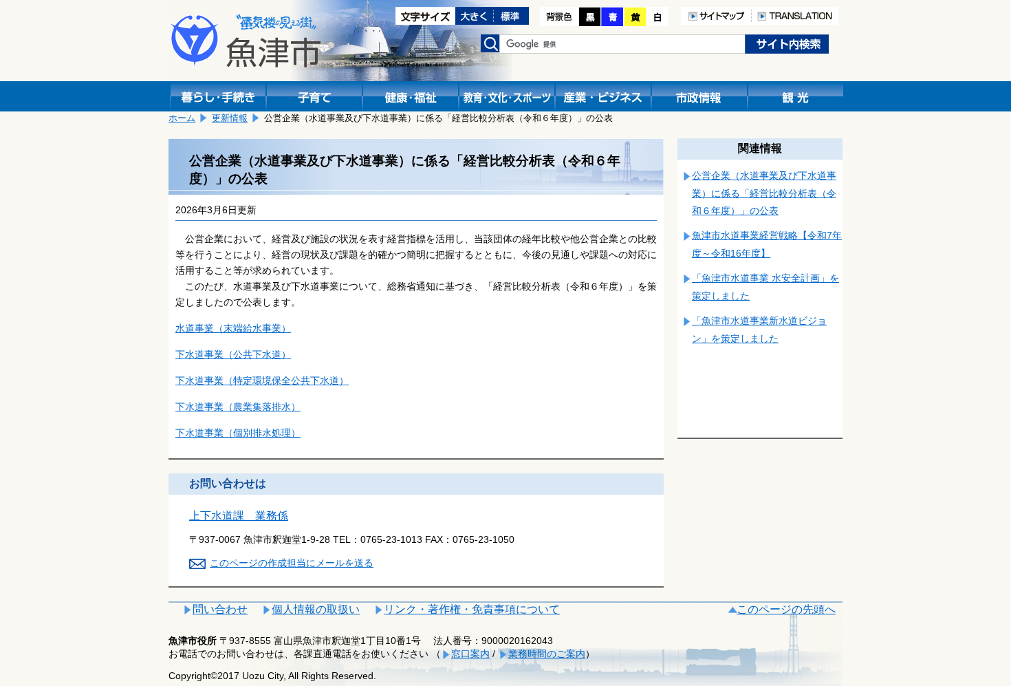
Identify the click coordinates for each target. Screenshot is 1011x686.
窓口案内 (470, 653)
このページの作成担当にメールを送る (291, 562)
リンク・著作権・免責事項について (472, 609)
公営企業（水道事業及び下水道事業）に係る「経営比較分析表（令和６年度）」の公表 (764, 193)
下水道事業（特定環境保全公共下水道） (262, 380)
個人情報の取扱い (316, 609)
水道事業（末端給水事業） (233, 328)
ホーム (181, 118)
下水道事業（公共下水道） (233, 354)
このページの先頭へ (786, 609)
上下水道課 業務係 (238, 516)
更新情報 (230, 118)
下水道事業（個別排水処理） (238, 432)
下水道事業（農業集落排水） (238, 406)
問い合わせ (220, 609)
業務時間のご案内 (546, 653)
